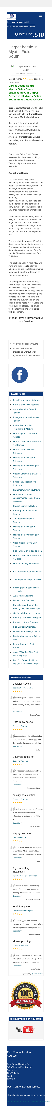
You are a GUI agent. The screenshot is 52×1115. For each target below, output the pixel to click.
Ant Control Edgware (23, 595)
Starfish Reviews (37, 974)
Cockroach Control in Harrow (26, 613)
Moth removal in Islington (23, 910)
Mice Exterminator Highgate (26, 400)
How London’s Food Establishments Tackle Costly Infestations (26, 498)
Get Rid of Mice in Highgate (26, 404)
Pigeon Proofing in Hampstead (25, 876)
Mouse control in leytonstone (26, 631)
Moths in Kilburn (19, 837)
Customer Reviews (20, 726)
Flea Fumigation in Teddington (27, 551)
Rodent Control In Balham (25, 506)
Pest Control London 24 (18, 22)
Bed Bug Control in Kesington (27, 617)
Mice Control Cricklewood (25, 600)
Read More (17, 711)
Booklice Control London (23, 688)
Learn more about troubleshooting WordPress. (28, 1101)
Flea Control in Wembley (24, 627)
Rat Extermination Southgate (26, 490)
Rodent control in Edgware (25, 622)
